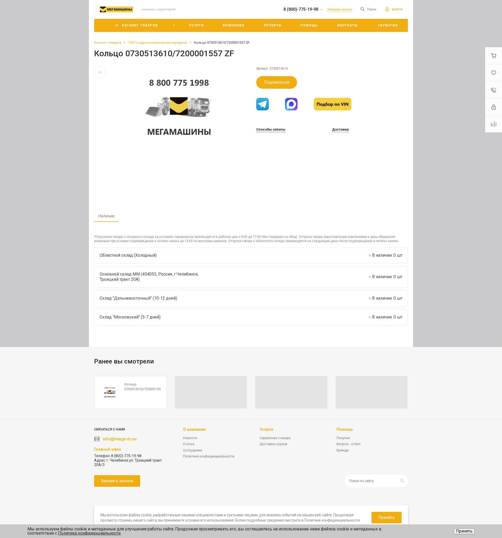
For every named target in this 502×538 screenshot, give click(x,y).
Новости (190, 438)
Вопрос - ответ (348, 444)
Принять (464, 531)
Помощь (344, 429)
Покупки (343, 438)
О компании (194, 429)
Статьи (188, 444)
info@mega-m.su (119, 438)
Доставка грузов (273, 444)
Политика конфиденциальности (208, 456)
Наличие (106, 216)
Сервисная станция (275, 438)
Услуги (266, 429)
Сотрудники (192, 450)
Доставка (340, 129)
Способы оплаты (270, 129)
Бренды (342, 450)
